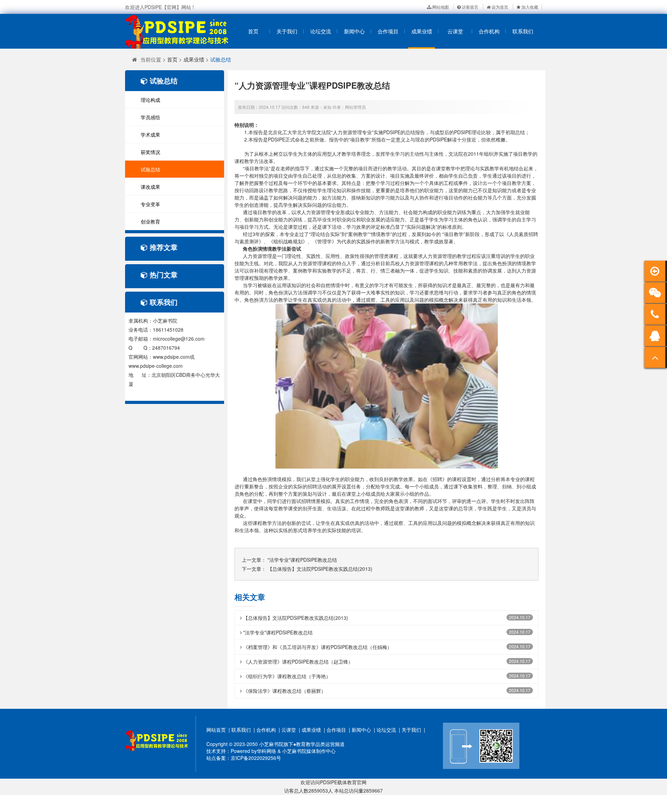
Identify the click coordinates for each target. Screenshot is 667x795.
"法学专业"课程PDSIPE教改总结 (302, 559)
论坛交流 (320, 31)
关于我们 (287, 31)
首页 (253, 31)
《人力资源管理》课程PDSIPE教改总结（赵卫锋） (297, 661)
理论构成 (150, 99)
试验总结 (220, 59)
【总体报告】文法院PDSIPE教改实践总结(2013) (319, 568)
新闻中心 (354, 31)
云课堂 (455, 31)
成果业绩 (421, 31)
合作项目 (388, 31)
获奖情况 (150, 151)
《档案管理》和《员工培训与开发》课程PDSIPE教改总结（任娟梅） (317, 646)
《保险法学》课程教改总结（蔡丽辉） (284, 690)
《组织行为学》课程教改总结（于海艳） (286, 676)
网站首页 (216, 729)
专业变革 (150, 204)
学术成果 (150, 134)
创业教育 (150, 221)
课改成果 (150, 186)
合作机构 (489, 31)
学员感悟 (150, 117)
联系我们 (522, 31)
